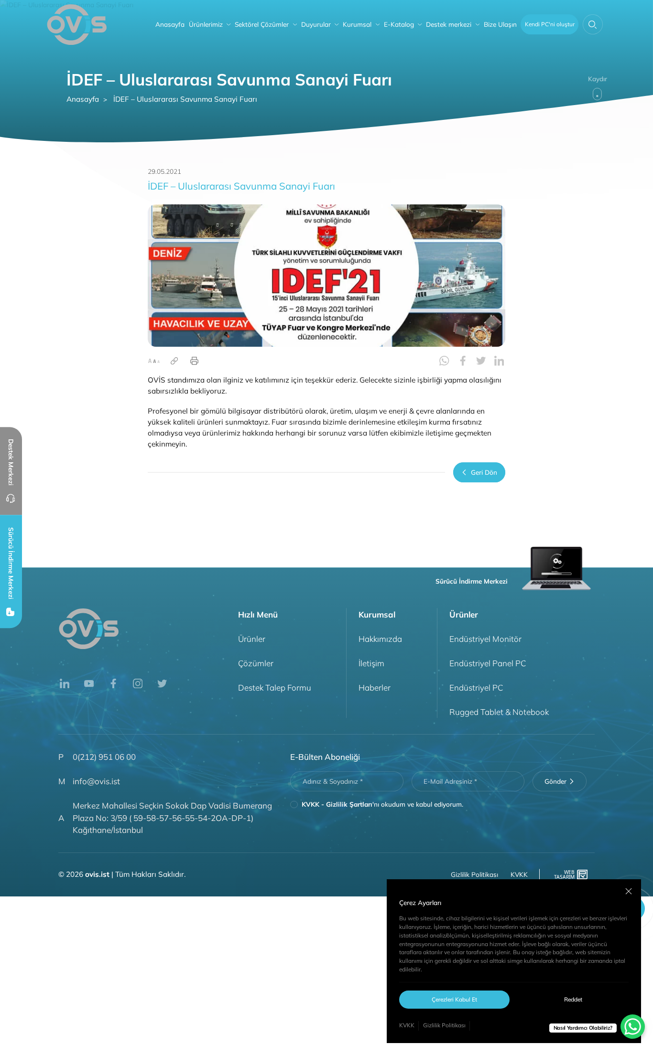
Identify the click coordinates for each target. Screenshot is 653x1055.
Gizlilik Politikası (444, 1025)
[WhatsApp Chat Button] (632, 1026)
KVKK (406, 1025)
